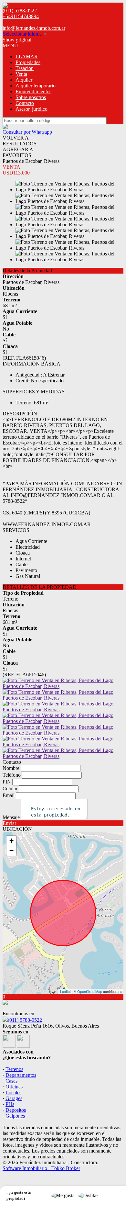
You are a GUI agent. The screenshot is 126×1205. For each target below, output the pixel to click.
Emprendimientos (33, 91)
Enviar (9, 823)
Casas (11, 1081)
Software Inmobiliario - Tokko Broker (41, 1168)
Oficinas (14, 1086)
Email (9, 795)
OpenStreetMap (89, 991)
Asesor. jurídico (31, 109)
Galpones (15, 1116)
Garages (13, 1098)
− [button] (11, 851)
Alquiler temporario (36, 85)
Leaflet (65, 991)
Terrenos (14, 1069)
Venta (21, 74)
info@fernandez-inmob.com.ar (34, 28)
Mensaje (11, 817)
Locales (13, 1092)
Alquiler (24, 80)
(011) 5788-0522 (25, 1020)
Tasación (25, 68)
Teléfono (12, 775)
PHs (9, 1104)
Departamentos (20, 1075)
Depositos (15, 1110)
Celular (10, 788)
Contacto (25, 103)
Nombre (11, 768)
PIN (7, 781)
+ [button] (11, 841)
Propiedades (28, 62)
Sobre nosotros (31, 97)
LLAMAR (27, 56)
